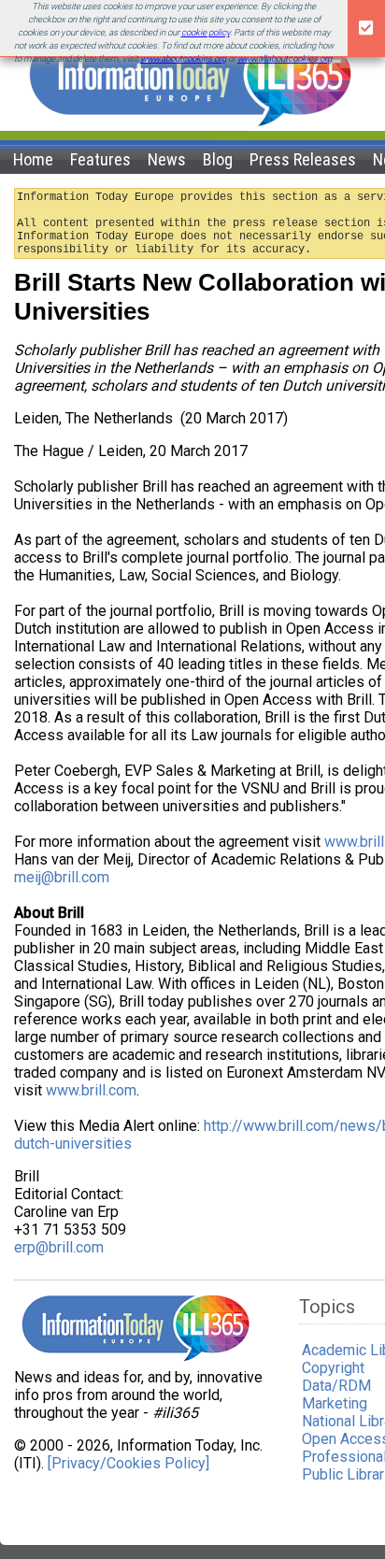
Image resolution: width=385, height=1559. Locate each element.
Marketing (334, 1403)
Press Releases (303, 159)
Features (100, 159)
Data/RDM (336, 1386)
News (167, 159)
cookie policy (205, 32)
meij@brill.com (61, 877)
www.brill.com (91, 1090)
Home (33, 159)
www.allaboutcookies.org (284, 58)
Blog (218, 159)
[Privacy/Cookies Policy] (128, 1463)
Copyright (333, 1368)
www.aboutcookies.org (183, 58)
